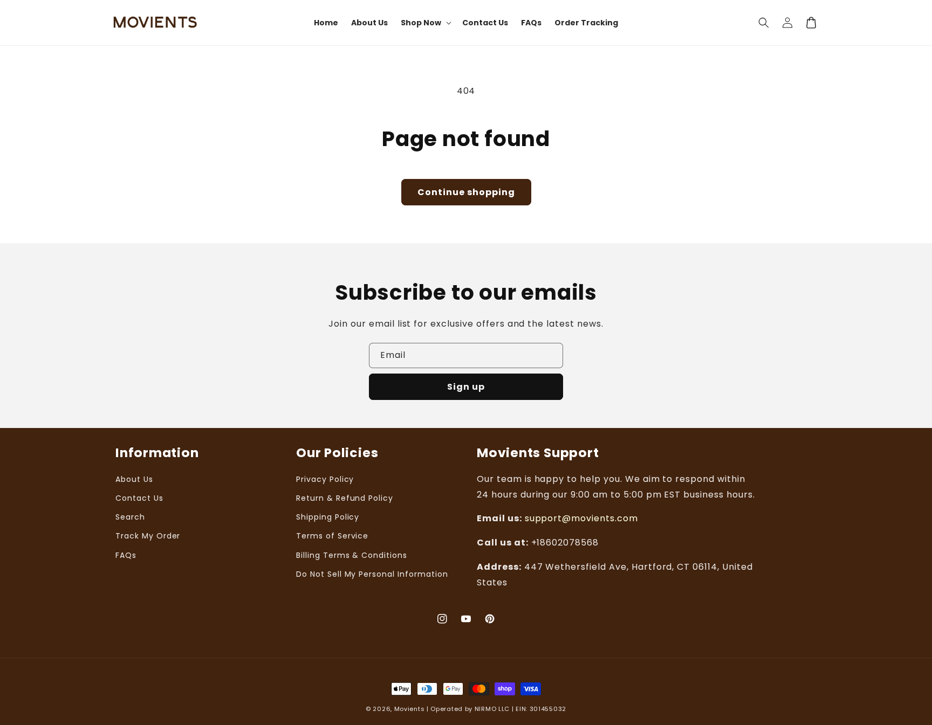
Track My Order (147, 535)
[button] (764, 22)
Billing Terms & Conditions (351, 555)
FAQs (125, 555)
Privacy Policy (325, 479)
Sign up (466, 387)
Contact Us (139, 498)
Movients (409, 709)
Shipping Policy (327, 517)
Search (130, 517)
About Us (134, 479)
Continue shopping (466, 192)
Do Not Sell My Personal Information (372, 574)
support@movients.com (581, 518)
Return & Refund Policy (344, 498)
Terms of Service (332, 535)
